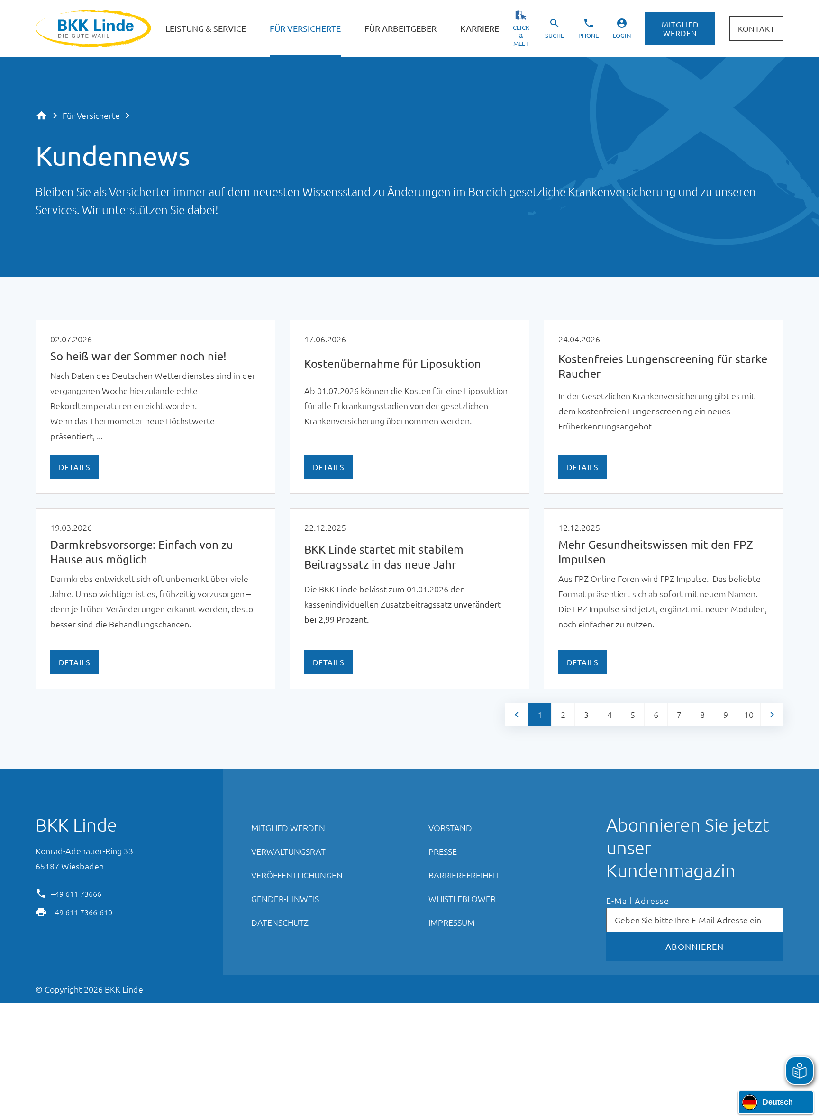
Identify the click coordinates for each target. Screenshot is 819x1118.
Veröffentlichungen (297, 874)
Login (622, 35)
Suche (554, 35)
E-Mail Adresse (637, 901)
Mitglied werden (680, 28)
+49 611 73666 (76, 893)
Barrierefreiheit (464, 874)
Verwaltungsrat (288, 851)
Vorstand (450, 827)
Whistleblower (462, 898)
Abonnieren (694, 946)
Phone (588, 35)
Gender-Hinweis (285, 898)
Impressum (451, 922)
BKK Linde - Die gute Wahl (95, 28)
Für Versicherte (91, 115)
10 (749, 714)
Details (75, 467)
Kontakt (756, 28)
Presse (442, 851)
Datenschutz (280, 922)
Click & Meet (521, 35)
